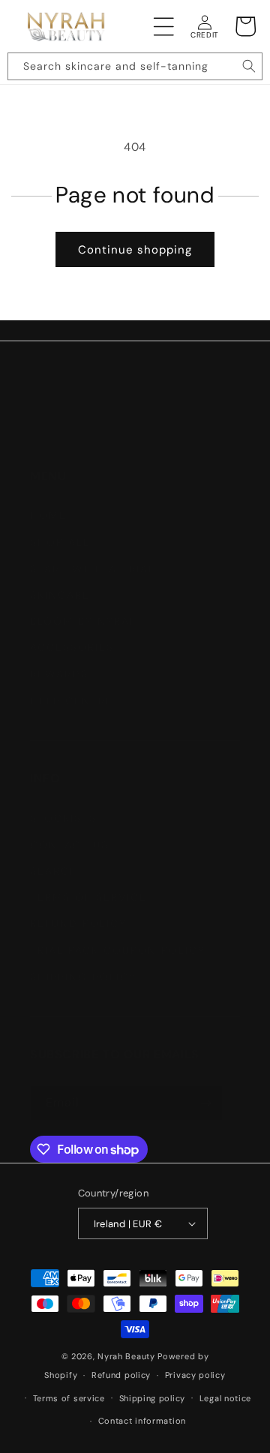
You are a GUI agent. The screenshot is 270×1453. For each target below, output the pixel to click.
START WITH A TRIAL (92, 568)
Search (54, 871)
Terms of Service (88, 897)
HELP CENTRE (71, 700)
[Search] (249, 66)
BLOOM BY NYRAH (84, 621)
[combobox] (135, 66)
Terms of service (69, 1398)
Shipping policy (152, 1398)
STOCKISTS (63, 818)
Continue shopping (135, 249)
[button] (164, 26)
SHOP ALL (60, 542)
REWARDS (59, 673)
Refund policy (78, 923)
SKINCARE (60, 595)
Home (48, 515)
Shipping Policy (83, 976)
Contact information (142, 1420)
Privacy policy (195, 1375)
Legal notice (225, 1398)
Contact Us (69, 844)
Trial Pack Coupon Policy (118, 950)
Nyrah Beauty (126, 1356)
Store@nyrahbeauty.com (150, 443)
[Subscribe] (205, 1103)
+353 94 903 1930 (101, 411)
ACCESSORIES (72, 647)
